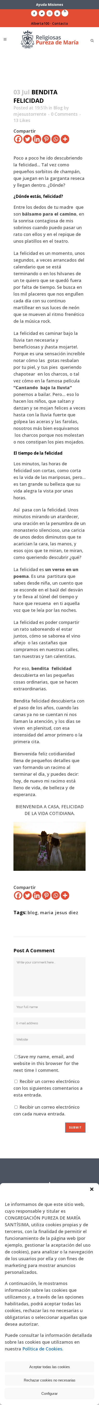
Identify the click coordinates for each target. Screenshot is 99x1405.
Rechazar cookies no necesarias (49, 1380)
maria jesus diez (59, 912)
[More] (65, 139)
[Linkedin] (37, 139)
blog (33, 912)
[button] (91, 1189)
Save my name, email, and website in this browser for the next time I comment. (46, 1063)
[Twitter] (27, 139)
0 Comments (64, 114)
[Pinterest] (46, 139)
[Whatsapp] (55, 139)
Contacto (60, 23)
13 (21, 120)
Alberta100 (40, 23)
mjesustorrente (29, 114)
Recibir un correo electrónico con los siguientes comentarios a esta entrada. (48, 1088)
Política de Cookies (42, 1349)
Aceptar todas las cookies (49, 1367)
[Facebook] (18, 139)
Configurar (49, 1393)
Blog (58, 108)
